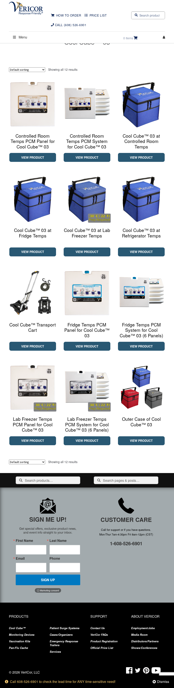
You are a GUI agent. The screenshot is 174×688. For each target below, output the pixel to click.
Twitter (138, 670)
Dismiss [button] (163, 681)
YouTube (156, 670)
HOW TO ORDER (68, 15)
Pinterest (146, 670)
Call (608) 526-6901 (71, 25)
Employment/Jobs (143, 628)
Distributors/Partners (145, 641)
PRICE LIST (98, 15)
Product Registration (104, 641)
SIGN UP (48, 579)
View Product (32, 157)
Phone (54, 558)
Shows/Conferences (144, 648)
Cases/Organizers (61, 635)
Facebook (129, 670)
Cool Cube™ (17, 628)
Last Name (58, 540)
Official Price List (101, 648)
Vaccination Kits (19, 641)
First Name (24, 540)
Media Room (139, 635)
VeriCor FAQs (99, 635)
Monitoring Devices (21, 635)
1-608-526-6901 (126, 543)
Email (20, 558)
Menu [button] (23, 37)
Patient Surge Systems (64, 628)
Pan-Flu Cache (18, 648)
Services (55, 652)
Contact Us (97, 628)
